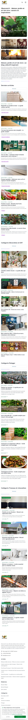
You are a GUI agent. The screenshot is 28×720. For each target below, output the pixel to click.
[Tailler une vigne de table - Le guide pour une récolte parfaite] (14, 26)
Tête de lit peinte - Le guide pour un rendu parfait (11, 674)
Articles (3, 659)
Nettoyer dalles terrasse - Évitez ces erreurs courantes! (13, 661)
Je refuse (8, 716)
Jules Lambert (3, 152)
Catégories (4, 693)
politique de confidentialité (17, 714)
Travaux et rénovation (6, 51)
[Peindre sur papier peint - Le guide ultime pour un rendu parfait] (14, 44)
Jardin (2, 698)
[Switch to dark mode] (22, 2)
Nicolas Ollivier (4, 103)
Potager (3, 210)
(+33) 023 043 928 (6, 653)
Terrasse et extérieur (6, 137)
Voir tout (14, 88)
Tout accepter (20, 716)
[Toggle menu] (25, 2)
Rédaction (4, 682)
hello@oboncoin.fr (7, 655)
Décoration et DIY (5, 40)
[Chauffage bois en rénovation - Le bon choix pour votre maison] (14, 55)
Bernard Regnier (4, 226)
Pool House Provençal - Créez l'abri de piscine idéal (12, 668)
